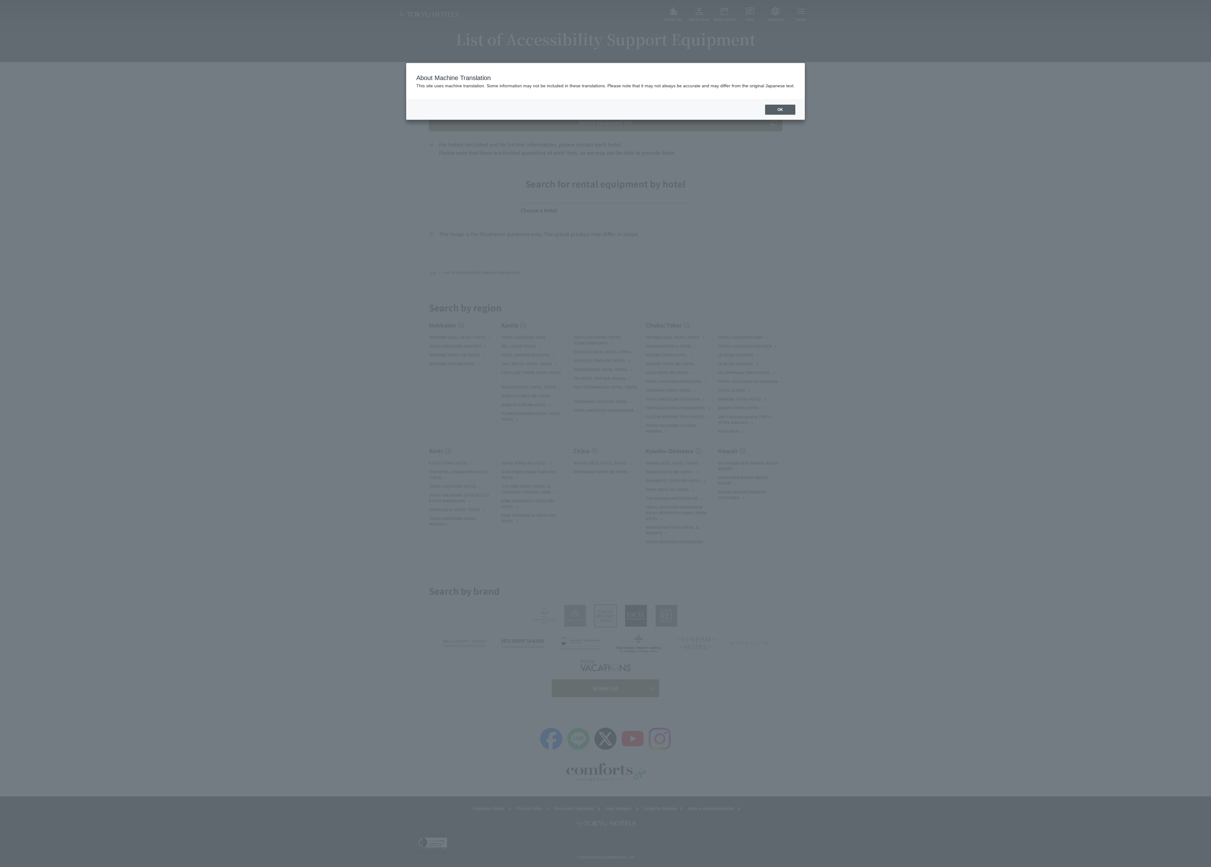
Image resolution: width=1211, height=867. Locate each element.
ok (780, 109)
